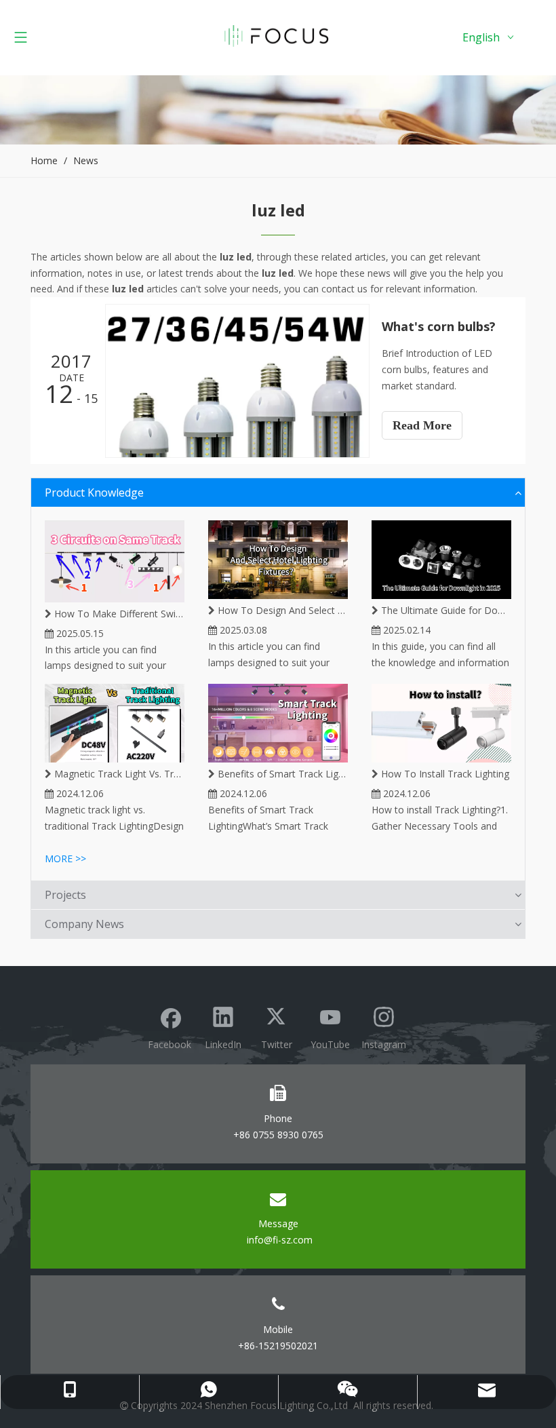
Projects (65, 894)
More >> (65, 858)
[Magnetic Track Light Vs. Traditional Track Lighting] (114, 723)
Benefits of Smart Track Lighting (281, 773)
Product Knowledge (94, 492)
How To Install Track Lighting (443, 773)
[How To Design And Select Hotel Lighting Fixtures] (278, 559)
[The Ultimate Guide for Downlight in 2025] (441, 559)
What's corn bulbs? (439, 326)
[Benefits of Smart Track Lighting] (278, 723)
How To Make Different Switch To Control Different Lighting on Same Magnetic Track (118, 613)
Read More (422, 425)
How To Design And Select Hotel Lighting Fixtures (281, 610)
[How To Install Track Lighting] (441, 723)
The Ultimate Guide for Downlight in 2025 (444, 610)
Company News (84, 923)
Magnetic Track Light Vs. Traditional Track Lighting (118, 773)
